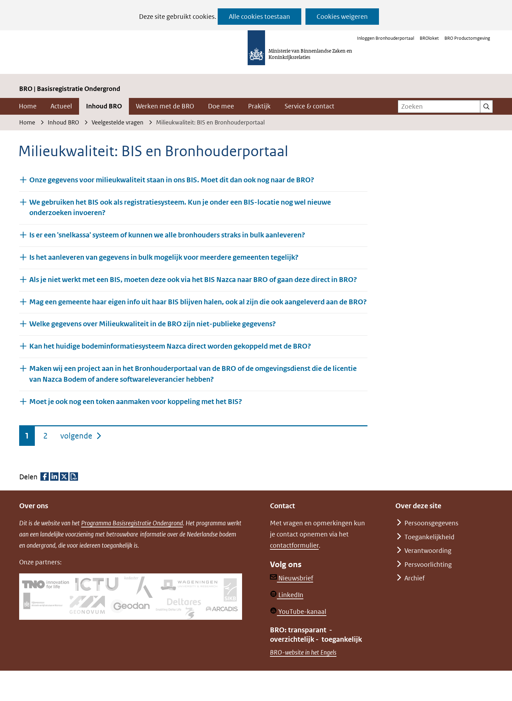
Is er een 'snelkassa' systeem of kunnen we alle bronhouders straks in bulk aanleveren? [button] (167, 235)
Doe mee (221, 106)
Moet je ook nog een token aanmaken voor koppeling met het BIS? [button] (135, 401)
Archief (414, 578)
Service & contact (309, 106)
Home (28, 106)
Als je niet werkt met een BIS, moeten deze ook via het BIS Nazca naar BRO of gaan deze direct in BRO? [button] (193, 279)
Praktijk (259, 106)
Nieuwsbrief (295, 578)
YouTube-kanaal (301, 612)
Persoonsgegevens (431, 523)
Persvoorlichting (428, 565)
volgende (81, 435)
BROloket (429, 38)
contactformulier (294, 545)
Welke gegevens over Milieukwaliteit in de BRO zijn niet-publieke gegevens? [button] (152, 324)
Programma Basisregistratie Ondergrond (132, 523)
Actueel (61, 106)
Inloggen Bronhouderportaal (385, 38)
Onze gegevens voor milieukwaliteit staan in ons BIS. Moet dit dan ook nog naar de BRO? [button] (171, 180)
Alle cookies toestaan (259, 17)
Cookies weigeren (342, 17)
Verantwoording (427, 551)
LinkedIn (290, 595)
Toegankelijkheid (429, 537)
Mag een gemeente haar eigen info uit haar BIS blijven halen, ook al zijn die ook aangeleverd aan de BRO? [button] (198, 302)
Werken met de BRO (165, 106)
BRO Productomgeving (467, 38)
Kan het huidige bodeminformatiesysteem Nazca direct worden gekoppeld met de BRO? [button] (170, 346)
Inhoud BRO (104, 106)
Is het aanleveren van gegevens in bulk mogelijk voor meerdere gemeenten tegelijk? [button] (163, 257)
